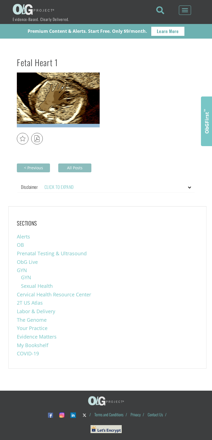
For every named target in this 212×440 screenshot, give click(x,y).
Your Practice (32, 328)
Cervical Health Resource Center (54, 294)
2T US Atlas (30, 302)
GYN (22, 270)
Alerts (23, 236)
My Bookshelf (32, 345)
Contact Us (155, 414)
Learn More (168, 31)
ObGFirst (206, 121)
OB (20, 245)
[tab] (106, 187)
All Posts (75, 167)
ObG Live (27, 262)
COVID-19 (28, 353)
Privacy (136, 414)
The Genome (32, 319)
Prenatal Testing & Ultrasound (52, 253)
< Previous (33, 167)
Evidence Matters (37, 336)
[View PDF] (37, 138)
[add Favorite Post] (22, 138)
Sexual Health (37, 286)
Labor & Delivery (36, 311)
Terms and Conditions (108, 414)
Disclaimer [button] (47, 187)
